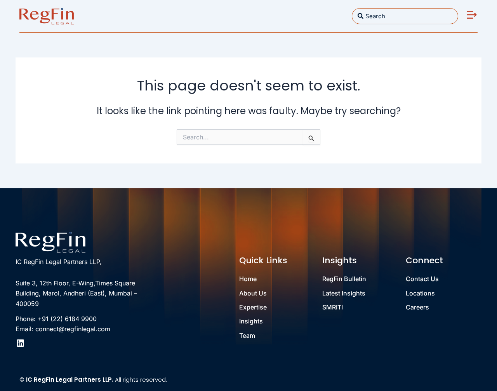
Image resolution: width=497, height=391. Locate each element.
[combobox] (405, 16)
